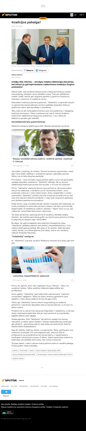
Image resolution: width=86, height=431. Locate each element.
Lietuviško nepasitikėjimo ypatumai (31, 275)
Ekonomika (23, 386)
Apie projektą (5, 404)
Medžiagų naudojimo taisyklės (21, 404)
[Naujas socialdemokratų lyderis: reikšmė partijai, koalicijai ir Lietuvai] (43, 142)
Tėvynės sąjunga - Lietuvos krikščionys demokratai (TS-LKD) (55, 354)
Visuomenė (34, 386)
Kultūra (44, 386)
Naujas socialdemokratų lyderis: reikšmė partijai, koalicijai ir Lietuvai (42, 160)
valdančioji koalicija (17, 358)
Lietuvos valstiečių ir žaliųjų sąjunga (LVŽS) (48, 350)
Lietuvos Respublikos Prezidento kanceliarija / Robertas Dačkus (35, 66)
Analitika (14, 350)
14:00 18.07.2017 (17, 26)
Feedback (49, 407)
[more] (72, 165)
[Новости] (28, 70)
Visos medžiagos (16, 77)
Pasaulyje (5, 386)
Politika (14, 386)
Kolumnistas (23, 350)
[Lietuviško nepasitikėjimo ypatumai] (43, 259)
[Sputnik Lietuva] (10, 17)
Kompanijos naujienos (60, 407)
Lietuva (31, 350)
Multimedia (53, 386)
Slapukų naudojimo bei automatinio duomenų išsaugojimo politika (23, 407)
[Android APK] (7, 413)
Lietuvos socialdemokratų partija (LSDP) (23, 354)
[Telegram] (41, 70)
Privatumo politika (38, 404)
